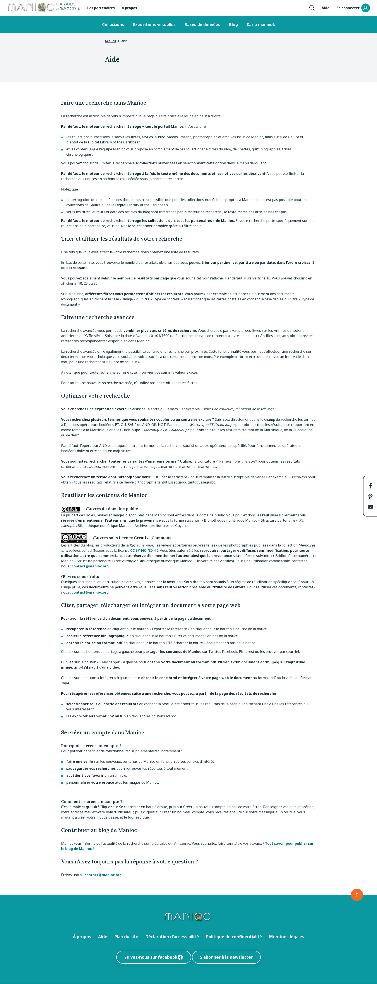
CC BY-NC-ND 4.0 (144, 550)
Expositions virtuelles (154, 24)
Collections (113, 24)
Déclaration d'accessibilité (172, 936)
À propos (129, 7)
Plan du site (126, 936)
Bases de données (202, 24)
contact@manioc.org (90, 566)
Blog (233, 24)
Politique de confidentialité (234, 936)
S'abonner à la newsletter (226, 957)
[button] (370, 485)
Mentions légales (286, 936)
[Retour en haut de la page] (357, 895)
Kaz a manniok (261, 24)
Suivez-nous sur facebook (150, 957)
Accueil (110, 41)
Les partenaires (101, 7)
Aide (325, 7)
